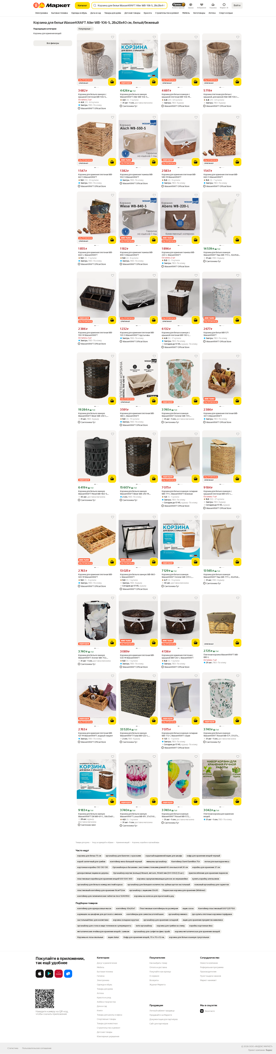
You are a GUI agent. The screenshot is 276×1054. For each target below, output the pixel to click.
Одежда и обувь (104, 984)
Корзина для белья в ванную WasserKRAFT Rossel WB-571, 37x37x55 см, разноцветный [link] (222, 734)
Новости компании (209, 963)
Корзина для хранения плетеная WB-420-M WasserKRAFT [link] (95, 575)
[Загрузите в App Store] (40, 977)
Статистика (12, 1048)
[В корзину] (112, 81)
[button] (85, 28)
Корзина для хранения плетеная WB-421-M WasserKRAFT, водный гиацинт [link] (95, 734)
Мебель (100, 967)
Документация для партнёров (164, 1019)
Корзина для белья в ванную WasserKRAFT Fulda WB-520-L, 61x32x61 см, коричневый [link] (134, 734)
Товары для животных (107, 1023)
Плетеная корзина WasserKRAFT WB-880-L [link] (221, 655)
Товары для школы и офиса (109, 1015)
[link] (89, 855)
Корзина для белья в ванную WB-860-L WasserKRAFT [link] (138, 575)
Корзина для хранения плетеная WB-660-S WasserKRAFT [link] (221, 175)
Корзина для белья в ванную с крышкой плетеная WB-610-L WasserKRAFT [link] (218, 492)
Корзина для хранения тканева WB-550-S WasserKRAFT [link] (136, 175)
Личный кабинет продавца (162, 1011)
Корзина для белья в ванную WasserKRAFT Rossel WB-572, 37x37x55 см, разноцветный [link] (175, 815)
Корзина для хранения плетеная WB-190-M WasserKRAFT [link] (95, 333)
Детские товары (104, 1032)
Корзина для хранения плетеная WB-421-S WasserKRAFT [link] (221, 414)
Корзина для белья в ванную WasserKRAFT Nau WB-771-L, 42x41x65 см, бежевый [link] (221, 575)
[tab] (41, 13)
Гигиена (100, 976)
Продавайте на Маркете (161, 1015)
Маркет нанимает (208, 980)
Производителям (208, 971)
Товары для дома (105, 989)
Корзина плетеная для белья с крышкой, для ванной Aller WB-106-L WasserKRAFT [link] (221, 95)
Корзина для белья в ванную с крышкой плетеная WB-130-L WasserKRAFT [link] (176, 333)
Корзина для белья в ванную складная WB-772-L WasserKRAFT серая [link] (179, 734)
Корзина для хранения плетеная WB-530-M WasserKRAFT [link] (137, 656)
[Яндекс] (269, 1050)
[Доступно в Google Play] (49, 977)
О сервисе (154, 976)
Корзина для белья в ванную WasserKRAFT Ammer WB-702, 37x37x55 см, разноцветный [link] (92, 656)
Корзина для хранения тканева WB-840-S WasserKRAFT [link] (136, 253)
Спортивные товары (106, 1019)
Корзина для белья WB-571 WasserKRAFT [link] (216, 333)
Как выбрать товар (158, 963)
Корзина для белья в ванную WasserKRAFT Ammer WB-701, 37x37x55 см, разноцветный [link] (176, 414)
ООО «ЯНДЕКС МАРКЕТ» (261, 1046)
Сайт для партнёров (159, 1023)
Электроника (103, 980)
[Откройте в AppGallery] (59, 977)
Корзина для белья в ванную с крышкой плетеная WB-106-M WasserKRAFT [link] (176, 95)
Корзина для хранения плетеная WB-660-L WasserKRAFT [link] (95, 253)
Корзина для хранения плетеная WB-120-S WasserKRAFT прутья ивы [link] (137, 333)
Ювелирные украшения (108, 1036)
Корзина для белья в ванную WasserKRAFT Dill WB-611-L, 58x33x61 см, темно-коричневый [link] (95, 815)
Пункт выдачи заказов (210, 976)
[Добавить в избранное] (113, 37)
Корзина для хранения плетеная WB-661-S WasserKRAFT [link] (95, 175)
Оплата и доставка (158, 967)
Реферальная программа (211, 967)
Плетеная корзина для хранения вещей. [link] (219, 815)
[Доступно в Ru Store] (68, 977)
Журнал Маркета (157, 984)
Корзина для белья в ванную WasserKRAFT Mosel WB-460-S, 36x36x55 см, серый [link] (92, 492)
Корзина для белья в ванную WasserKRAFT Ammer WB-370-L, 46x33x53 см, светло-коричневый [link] (177, 575)
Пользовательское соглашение (36, 1048)
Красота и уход (104, 997)
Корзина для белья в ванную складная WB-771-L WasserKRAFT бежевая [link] (179, 492)
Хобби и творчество (106, 1002)
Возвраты (154, 980)
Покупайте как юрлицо (160, 971)
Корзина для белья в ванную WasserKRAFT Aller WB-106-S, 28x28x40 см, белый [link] (134, 95)
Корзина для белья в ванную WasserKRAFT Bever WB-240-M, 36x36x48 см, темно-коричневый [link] (135, 492)
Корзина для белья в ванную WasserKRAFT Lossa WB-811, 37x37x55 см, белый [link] (138, 815)
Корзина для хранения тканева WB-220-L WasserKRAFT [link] (178, 253)
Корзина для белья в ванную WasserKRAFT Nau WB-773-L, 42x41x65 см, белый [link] (222, 253)
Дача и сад (102, 1006)
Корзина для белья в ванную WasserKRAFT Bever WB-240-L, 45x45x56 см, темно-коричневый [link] (93, 414)
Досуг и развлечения (107, 963)
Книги (99, 1010)
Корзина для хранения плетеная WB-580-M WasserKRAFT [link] (179, 175)
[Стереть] (164, 5)
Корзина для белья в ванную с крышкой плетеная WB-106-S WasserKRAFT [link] (92, 95)
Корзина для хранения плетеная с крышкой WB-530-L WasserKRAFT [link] (177, 656)
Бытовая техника (105, 971)
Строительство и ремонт (108, 1028)
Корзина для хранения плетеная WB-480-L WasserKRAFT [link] (137, 414)
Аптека (100, 993)
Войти (237, 5)
